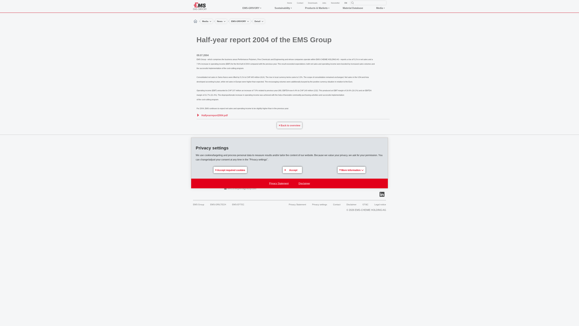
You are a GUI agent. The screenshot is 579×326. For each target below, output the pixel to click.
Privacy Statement (279, 183)
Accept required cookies (231, 170)
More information (351, 170)
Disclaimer (304, 183)
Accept (293, 170)
